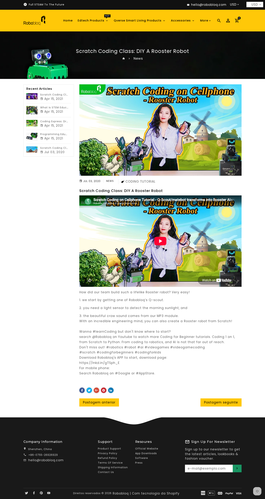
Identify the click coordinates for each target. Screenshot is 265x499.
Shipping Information (113, 467)
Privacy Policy (107, 453)
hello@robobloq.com (46, 460)
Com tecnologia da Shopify (156, 493)
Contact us (106, 472)
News (138, 58)
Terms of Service (110, 463)
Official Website (146, 448)
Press (139, 463)
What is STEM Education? (58, 107)
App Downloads (146, 453)
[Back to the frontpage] (123, 58)
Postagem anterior (99, 402)
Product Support (109, 448)
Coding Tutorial (140, 181)
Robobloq (121, 493)
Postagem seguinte (221, 402)
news (110, 181)
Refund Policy (107, 458)
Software (141, 458)
